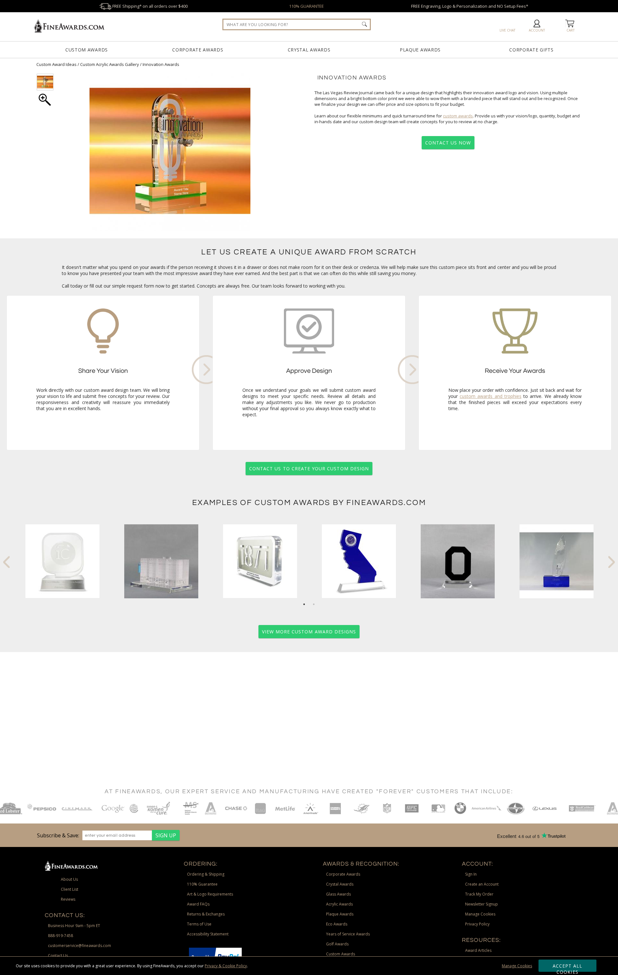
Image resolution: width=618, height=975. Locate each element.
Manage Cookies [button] (480, 914)
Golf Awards (337, 944)
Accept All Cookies (568, 967)
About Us (69, 879)
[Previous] (6, 562)
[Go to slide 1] (304, 604)
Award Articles (478, 950)
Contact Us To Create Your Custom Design (309, 468)
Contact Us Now (448, 143)
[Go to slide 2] (314, 604)
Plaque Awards (420, 50)
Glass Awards (338, 894)
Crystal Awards (309, 50)
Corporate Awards (197, 50)
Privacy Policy (477, 924)
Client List (69, 889)
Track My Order (479, 894)
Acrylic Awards (339, 904)
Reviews (68, 899)
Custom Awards (86, 50)
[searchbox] (296, 24)
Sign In (471, 874)
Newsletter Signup (481, 904)
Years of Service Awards (348, 934)
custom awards (458, 116)
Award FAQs (198, 904)
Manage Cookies (517, 966)
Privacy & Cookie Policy (226, 966)
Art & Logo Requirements (210, 894)
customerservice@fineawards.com (79, 945)
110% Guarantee (202, 884)
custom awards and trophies (490, 396)
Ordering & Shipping (205, 874)
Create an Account (482, 884)
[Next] (611, 562)
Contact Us (58, 955)
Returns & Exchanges (206, 914)
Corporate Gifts (531, 50)
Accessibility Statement (208, 934)
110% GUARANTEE (306, 6)
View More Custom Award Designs (309, 632)
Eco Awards (336, 924)
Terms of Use (199, 924)
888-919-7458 (60, 935)
